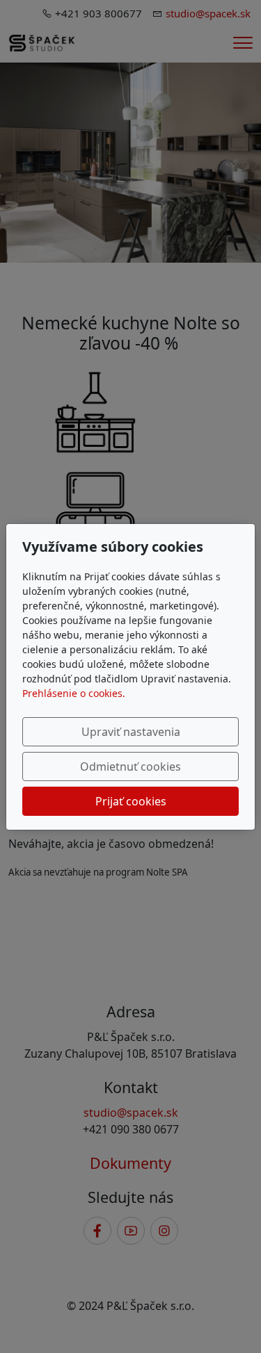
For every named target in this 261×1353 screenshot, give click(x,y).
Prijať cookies (130, 801)
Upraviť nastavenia (130, 731)
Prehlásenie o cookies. (73, 693)
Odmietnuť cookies (130, 766)
